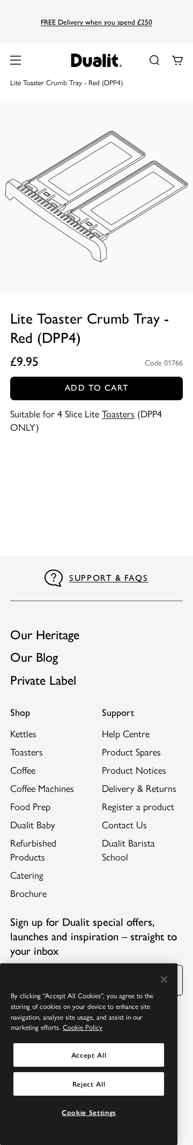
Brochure (28, 893)
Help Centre (126, 733)
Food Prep (30, 806)
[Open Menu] (15, 60)
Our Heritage (44, 634)
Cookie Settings (89, 1112)
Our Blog (34, 657)
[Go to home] (96, 60)
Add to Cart (96, 388)
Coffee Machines (42, 788)
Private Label (43, 680)
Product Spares (131, 751)
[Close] (164, 979)
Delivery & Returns (139, 788)
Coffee (22, 769)
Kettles (23, 733)
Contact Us (124, 824)
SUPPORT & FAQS (108, 578)
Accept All (89, 1055)
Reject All (89, 1084)
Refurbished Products (33, 849)
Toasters (118, 413)
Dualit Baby (32, 824)
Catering (26, 874)
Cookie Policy (82, 1027)
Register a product (138, 806)
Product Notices (134, 769)
